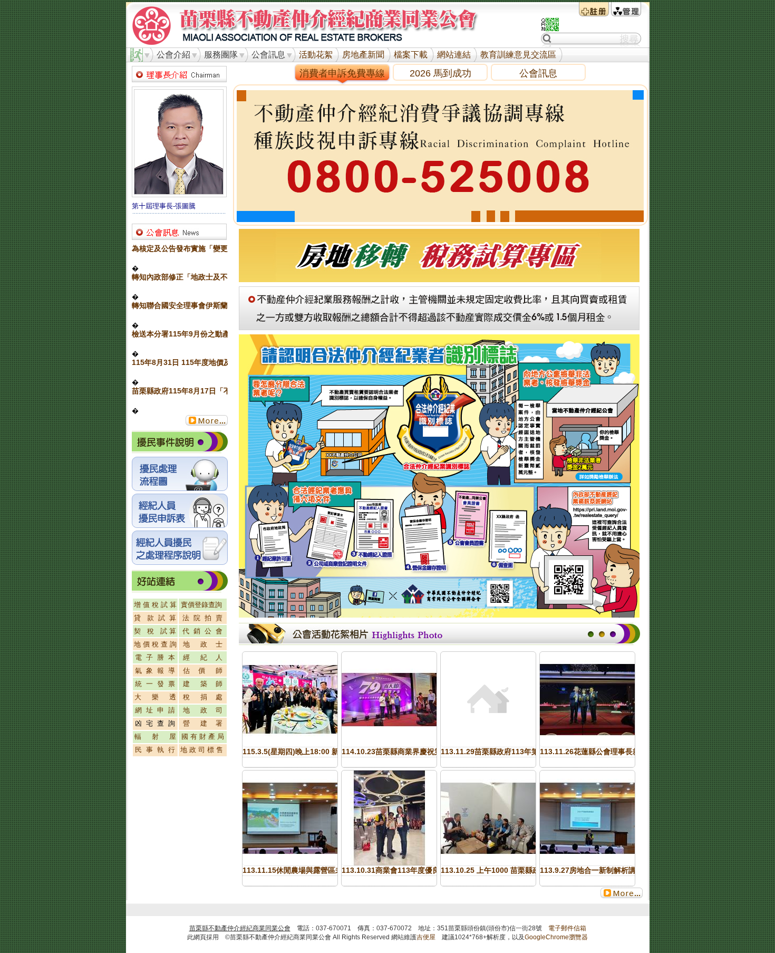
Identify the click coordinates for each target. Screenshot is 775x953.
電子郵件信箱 (567, 928)
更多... (207, 420)
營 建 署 (202, 723)
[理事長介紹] (179, 194)
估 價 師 (202, 671)
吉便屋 (425, 937)
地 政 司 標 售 (201, 750)
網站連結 (454, 54)
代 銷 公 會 (202, 631)
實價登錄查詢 (201, 605)
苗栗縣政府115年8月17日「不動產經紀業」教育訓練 (218, 391)
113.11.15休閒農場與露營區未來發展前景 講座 (319, 870)
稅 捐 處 (202, 697)
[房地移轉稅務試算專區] (439, 279)
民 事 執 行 (155, 750)
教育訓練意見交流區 (518, 54)
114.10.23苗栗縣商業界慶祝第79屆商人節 (411, 751)
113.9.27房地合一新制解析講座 (591, 870)
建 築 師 (202, 684)
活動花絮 (316, 54)
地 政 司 (202, 710)
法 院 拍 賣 (202, 618)
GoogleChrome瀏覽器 (556, 937)
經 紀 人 (202, 657)
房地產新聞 (363, 54)
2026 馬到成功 (440, 73)
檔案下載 (411, 54)
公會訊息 (538, 73)
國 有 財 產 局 (202, 736)
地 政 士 (202, 644)
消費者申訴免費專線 (342, 73)
